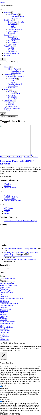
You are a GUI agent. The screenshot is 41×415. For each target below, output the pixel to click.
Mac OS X (11, 48)
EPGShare (3, 318)
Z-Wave (35, 157)
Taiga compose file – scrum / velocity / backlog (20, 249)
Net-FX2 (3, 2)
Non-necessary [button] (5, 399)
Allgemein (7, 12)
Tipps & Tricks (8, 46)
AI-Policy (7, 55)
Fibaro (2, 338)
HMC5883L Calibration (11, 197)
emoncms (3, 314)
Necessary (6, 387)
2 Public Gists (4, 340)
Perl (12, 26)
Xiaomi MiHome (13, 31)
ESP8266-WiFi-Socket (7, 322)
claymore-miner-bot (6, 305)
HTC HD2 (11, 37)
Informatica (7, 186)
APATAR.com (8, 184)
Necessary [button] (3, 385)
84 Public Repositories (7, 284)
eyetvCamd (4, 329)
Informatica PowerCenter (12, 53)
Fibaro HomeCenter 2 (15, 29)
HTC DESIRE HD (13, 42)
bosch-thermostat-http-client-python (12, 298)
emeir (2, 313)
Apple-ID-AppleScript (7, 291)
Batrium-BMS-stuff (6, 293)
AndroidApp (4, 289)
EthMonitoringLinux (6, 327)
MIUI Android (15, 39)
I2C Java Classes (10, 199)
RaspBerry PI (12, 24)
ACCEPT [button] (17, 350)
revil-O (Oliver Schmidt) (8, 278)
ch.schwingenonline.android (9, 303)
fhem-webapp (4, 332)
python (13, 28)
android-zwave (5, 287)
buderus (2, 300)
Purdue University (10, 188)
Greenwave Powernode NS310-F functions (18, 256)
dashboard (3, 307)
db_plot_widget (5, 309)
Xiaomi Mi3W (12, 44)
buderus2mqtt (4, 302)
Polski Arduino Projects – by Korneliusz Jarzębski (20, 221)
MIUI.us (6, 212)
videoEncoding (12, 52)
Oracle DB (11, 50)
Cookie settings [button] (7, 350)
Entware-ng (4, 316)
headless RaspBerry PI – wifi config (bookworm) (20, 259)
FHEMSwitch (4, 336)
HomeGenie (11, 33)
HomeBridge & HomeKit (16, 22)
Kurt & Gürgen (15, 18)
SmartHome (8, 20)
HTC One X (11, 41)
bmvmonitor (4, 296)
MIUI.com (7, 210)
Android (6, 35)
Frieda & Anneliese (17, 16)
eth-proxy (3, 325)
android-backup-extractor (8, 285)
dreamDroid (4, 311)
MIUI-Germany (8, 208)
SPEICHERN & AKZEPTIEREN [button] (10, 414)
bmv (1, 294)
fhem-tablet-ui (5, 331)
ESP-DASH (3, 320)
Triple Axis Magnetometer (12, 201)
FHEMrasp (3, 334)
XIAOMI (6, 213)
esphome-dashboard (7, 323)
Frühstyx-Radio (13, 14)
